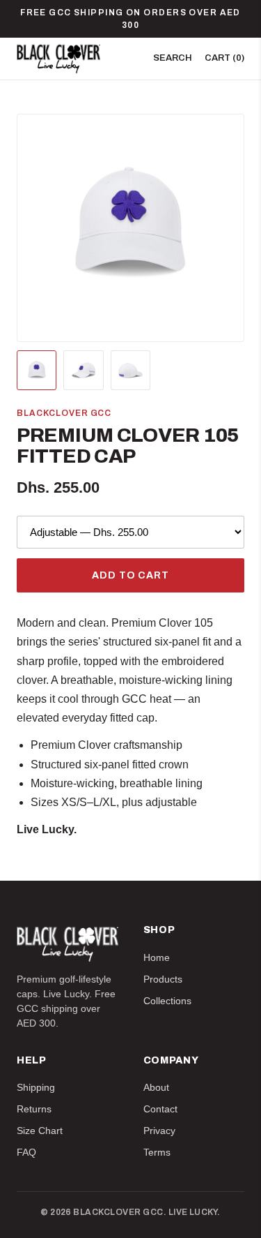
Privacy (159, 1130)
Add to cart (130, 575)
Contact (160, 1108)
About (156, 1087)
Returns (34, 1108)
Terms (157, 1152)
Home (156, 957)
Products (162, 979)
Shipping (36, 1087)
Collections (167, 1000)
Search (172, 58)
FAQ (26, 1152)
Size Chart (40, 1130)
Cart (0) (224, 58)
